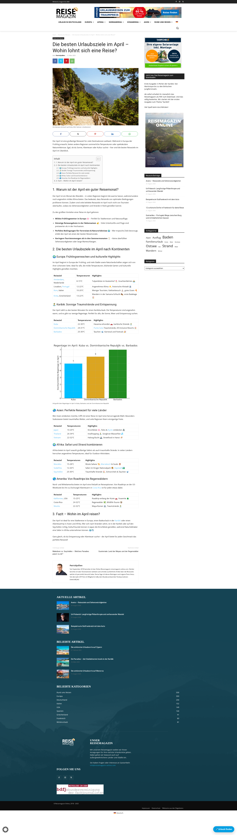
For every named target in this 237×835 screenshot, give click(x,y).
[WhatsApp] (72, 61)
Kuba (56, 324)
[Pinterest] (66, 61)
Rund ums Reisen (64, 35)
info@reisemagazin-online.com (103, 765)
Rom (56, 290)
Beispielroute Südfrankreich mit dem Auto (162, 199)
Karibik (118, 520)
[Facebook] (176, 1)
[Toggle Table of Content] (97, 159)
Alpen (148, 237)
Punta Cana (98, 328)
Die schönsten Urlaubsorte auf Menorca (87, 671)
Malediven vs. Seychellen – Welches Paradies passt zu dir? (71, 552)
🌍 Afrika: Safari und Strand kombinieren (73, 176)
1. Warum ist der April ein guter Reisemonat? (74, 162)
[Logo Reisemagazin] (73, 12)
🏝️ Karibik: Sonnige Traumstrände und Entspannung (77, 170)
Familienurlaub (154, 241)
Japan (56, 430)
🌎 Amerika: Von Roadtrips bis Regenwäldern (74, 178)
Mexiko (57, 506)
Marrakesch (106, 464)
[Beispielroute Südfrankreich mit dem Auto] (63, 629)
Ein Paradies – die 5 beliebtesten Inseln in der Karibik (92, 659)
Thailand (57, 433)
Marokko (57, 464)
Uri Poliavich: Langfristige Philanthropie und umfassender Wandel (163, 190)
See (159, 247)
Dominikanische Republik (64, 328)
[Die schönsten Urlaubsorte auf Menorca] (63, 674)
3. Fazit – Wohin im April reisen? (69, 181)
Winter (160, 251)
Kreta (56, 296)
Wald (176, 247)
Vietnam (57, 437)
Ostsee (151, 246)
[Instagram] (179, 1)
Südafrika (58, 468)
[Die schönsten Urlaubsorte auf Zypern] (63, 650)
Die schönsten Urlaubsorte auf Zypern (86, 647)
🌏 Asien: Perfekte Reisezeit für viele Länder (74, 173)
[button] (177, 28)
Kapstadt (118, 468)
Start (54, 35)
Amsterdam (59, 279)
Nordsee (177, 242)
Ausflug (157, 237)
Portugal (65, 286)
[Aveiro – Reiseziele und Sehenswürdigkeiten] (63, 605)
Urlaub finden (223, 829)
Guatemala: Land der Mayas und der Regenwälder (118, 551)
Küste (166, 242)
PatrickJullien (60, 55)
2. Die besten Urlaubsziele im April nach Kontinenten (78, 165)
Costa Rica (97, 487)
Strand (167, 246)
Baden (167, 237)
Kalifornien (58, 498)
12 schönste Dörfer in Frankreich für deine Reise (165, 208)
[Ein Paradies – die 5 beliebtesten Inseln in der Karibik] (63, 662)
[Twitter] (183, 1)
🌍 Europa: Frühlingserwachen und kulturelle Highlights (78, 168)
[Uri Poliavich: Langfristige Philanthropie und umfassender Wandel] (63, 617)
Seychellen (58, 471)
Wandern (151, 250)
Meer (171, 242)
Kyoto (110, 430)
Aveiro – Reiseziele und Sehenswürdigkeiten (163, 181)
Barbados (58, 331)
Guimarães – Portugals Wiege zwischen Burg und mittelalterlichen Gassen (163, 216)
